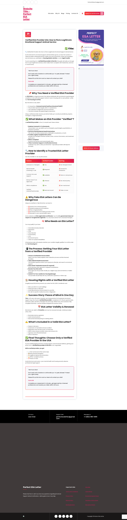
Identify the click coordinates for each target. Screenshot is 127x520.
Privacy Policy (69, 496)
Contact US (74, 13)
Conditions (75, 491)
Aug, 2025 (28, 34)
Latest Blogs (88, 491)
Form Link (31, 81)
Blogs (62, 13)
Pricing (68, 13)
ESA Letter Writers (90, 505)
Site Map (87, 487)
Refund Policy (69, 500)
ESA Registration (70, 505)
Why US (57, 13)
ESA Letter (51, 13)
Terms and (69, 491)
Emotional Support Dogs (92, 496)
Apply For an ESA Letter (92, 13)
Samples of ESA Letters (91, 500)
